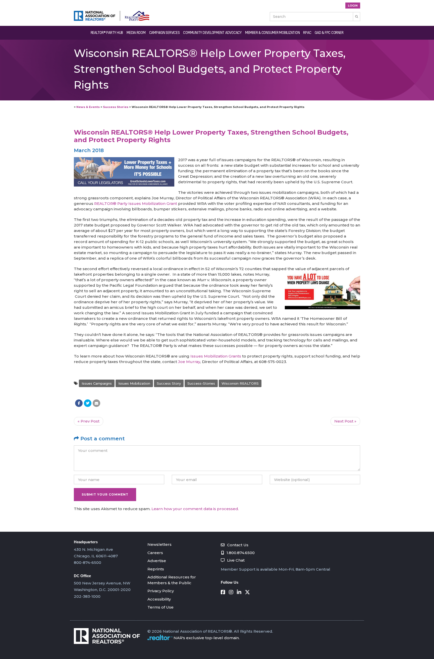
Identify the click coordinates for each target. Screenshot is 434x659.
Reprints (155, 569)
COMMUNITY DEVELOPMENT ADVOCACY (212, 33)
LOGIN (353, 5)
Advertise (156, 560)
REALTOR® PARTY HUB (107, 33)
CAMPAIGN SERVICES (164, 33)
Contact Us (237, 545)
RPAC (307, 33)
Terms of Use (160, 607)
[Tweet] (87, 403)
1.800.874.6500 (241, 552)
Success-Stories (201, 383)
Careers (155, 552)
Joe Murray (189, 361)
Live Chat (236, 560)
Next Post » (345, 421)
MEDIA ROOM (136, 33)
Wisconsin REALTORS (240, 383)
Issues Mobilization (134, 383)
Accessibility (159, 599)
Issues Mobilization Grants (215, 356)
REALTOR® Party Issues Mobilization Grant (135, 203)
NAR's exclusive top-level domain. (207, 637)
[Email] (96, 403)
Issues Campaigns (97, 383)
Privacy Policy (160, 590)
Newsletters (159, 544)
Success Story (169, 383)
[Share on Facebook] (79, 403)
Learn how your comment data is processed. (195, 508)
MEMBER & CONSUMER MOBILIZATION (272, 33)
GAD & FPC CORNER (329, 33)
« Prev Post (88, 421)
